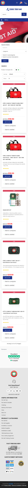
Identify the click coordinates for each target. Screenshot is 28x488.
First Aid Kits (4, 420)
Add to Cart (7, 122)
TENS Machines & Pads (7, 433)
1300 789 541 (14, 387)
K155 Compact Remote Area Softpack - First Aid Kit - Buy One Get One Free (13, 157)
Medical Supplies (6, 428)
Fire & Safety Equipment (8, 435)
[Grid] (16, 69)
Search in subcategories (9, 55)
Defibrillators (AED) (6, 430)
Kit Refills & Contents (7, 425)
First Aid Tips (5, 400)
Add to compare (10, 126)
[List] (18, 69)
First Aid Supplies (6, 423)
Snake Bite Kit (7, 210)
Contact (4, 415)
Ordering (4, 405)
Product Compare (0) (6, 70)
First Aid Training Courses (8, 438)
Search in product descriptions (10, 57)
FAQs (3, 410)
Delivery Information (7, 407)
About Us (4, 412)
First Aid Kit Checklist (7, 402)
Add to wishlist (9, 130)
